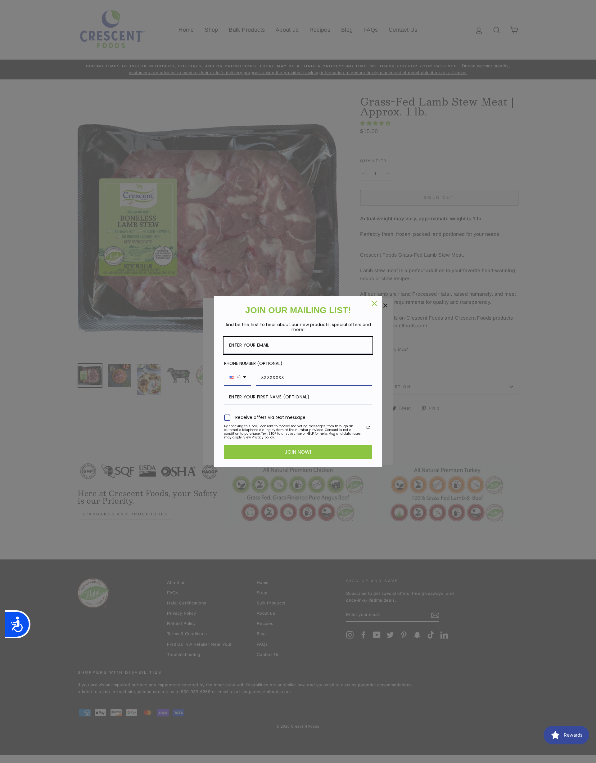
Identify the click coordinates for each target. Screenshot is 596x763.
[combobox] (237, 378)
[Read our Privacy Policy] (368, 427)
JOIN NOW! (298, 452)
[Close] (374, 303)
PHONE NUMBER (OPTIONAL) (253, 363)
